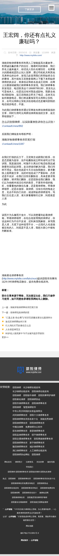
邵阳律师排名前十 (29, 493)
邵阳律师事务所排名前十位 (25, 419)
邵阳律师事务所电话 (29, 488)
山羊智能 (8, 509)
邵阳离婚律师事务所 (43, 438)
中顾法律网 (18, 427)
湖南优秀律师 (46, 419)
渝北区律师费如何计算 (16, 321)
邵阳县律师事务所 (21, 435)
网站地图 (29, 526)
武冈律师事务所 (20, 415)
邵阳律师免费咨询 (47, 488)
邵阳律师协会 (34, 399)
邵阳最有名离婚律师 (19, 502)
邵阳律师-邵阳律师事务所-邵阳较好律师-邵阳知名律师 (29, 472)
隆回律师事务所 (20, 446)
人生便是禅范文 (12, 329)
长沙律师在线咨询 (31, 387)
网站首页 (8, 462)
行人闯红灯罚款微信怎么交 (18, 325)
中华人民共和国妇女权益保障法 (27, 411)
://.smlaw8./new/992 (12, 126)
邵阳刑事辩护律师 (46, 395)
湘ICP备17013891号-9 (29, 533)
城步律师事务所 (37, 446)
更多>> (5, 337)
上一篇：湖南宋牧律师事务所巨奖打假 (20, 307)
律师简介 (18, 462)
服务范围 (51, 462)
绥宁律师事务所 (39, 435)
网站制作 (24, 540)
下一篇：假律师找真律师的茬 (15, 312)
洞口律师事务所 (20, 450)
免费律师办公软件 (33, 427)
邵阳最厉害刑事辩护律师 (37, 497)
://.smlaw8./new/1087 (13, 144)
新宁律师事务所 (37, 442)
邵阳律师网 (15, 493)
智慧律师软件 (29, 407)
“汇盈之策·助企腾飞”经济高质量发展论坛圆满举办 (28, 317)
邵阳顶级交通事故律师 (39, 502)
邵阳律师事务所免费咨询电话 (23, 483)
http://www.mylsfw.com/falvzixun (20, 278)
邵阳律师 (17, 387)
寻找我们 (29, 467)
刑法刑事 (40, 462)
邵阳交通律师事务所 (22, 438)
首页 (54, 19)
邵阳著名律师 (19, 399)
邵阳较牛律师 (29, 395)
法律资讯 (29, 462)
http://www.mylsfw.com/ (31, 55)
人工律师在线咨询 (38, 450)
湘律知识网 (43, 493)
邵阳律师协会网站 (21, 454)
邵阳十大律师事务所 (39, 415)
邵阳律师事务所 (39, 403)
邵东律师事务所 (20, 431)
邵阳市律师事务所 (21, 403)
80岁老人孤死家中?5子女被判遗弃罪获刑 (24, 333)
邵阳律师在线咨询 (40, 391)
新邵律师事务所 (37, 431)
